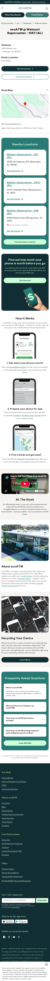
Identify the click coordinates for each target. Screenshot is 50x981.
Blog (3, 807)
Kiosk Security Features (12, 843)
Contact (5, 855)
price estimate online (16, 367)
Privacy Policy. (15, 907)
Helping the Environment (12, 814)
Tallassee (27, 23)
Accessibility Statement (12, 876)
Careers (5, 825)
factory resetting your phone (27, 415)
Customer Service (10, 789)
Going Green (7, 810)
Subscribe (42, 900)
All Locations (7, 23)
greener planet (24, 578)
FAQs (4, 785)
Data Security (8, 818)
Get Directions (24, 68)
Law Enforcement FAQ (12, 851)
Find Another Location (25, 242)
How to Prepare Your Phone (14, 781)
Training (5, 847)
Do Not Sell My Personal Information (16, 881)
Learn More (25, 659)
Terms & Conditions (10, 872)
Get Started (25, 280)
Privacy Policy (14, 978)
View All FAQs (25, 743)
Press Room (7, 822)
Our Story (6, 803)
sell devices (27, 576)
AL (18, 23)
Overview (6, 840)
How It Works (7, 778)
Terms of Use (26, 978)
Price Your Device (24, 77)
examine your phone (26, 459)
